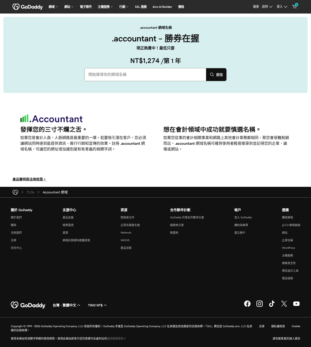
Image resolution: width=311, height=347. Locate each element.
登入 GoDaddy (243, 217)
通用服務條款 (115, 338)
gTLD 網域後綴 (291, 225)
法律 (13, 240)
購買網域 (287, 217)
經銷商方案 (177, 225)
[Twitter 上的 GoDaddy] (284, 306)
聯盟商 (174, 232)
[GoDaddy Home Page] (28, 305)
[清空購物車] (294, 7)
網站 (285, 232)
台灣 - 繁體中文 (64, 305)
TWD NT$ (95, 305)
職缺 (13, 225)
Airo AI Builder (162, 6)
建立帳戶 (239, 232)
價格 (181, 6)
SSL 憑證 (141, 6)
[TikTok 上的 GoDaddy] (272, 306)
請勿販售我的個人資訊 (286, 338)
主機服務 (287, 255)
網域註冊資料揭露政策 (76, 240)
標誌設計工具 (290, 270)
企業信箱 (287, 240)
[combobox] (145, 75)
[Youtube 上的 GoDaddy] (296, 306)
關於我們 (16, 217)
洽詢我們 (16, 232)
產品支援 (68, 217)
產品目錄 (126, 247)
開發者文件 (127, 217)
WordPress (288, 247)
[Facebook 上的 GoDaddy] (247, 306)
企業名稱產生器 (130, 225)
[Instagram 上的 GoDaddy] (259, 306)
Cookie (296, 326)
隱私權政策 (278, 326)
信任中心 (16, 247)
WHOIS (125, 240)
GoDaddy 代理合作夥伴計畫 (187, 217)
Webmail (126, 232)
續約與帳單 (241, 225)
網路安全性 (289, 263)
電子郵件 (86, 6)
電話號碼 (287, 278)
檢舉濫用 (68, 225)
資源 (65, 232)
